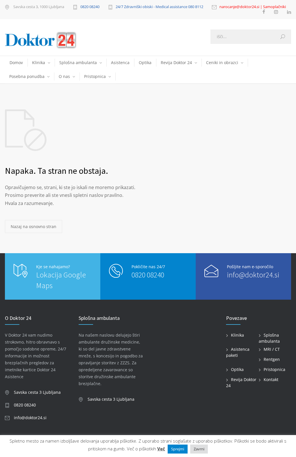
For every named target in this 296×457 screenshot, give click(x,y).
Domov (16, 62)
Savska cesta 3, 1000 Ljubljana (38, 7)
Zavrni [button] (199, 449)
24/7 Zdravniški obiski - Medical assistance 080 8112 (159, 7)
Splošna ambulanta (78, 62)
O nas (64, 76)
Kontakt (271, 379)
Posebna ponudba (27, 76)
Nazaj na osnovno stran (33, 226)
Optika (145, 62)
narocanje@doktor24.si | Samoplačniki (252, 7)
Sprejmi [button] (177, 449)
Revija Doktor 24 (176, 62)
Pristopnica (95, 76)
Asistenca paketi (237, 352)
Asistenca (120, 62)
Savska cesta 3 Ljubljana (37, 392)
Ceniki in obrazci (222, 62)
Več (161, 449)
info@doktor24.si (253, 274)
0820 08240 (89, 7)
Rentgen (272, 359)
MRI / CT (272, 349)
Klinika (38, 62)
